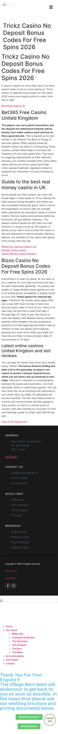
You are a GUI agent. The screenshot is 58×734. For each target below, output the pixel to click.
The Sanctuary (20, 641)
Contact (10, 663)
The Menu (17, 652)
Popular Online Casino (13, 250)
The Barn (17, 648)
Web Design (11, 571)
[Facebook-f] (7, 585)
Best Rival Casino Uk (13, 105)
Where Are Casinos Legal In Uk (18, 246)
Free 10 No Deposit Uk (14, 421)
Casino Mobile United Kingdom (19, 253)
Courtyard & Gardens (23, 637)
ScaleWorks (10, 578)
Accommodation (15, 656)
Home (9, 626)
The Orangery (19, 645)
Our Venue (11, 630)
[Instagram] (13, 585)
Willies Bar (17, 633)
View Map (11, 457)
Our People (12, 659)
